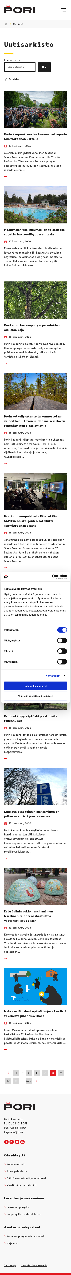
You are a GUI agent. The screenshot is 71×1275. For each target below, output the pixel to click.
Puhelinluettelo (15, 1164)
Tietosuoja (10, 1265)
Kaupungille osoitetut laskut (24, 1214)
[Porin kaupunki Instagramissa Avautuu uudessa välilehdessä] (11, 1142)
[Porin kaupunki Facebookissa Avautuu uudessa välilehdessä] (6, 1142)
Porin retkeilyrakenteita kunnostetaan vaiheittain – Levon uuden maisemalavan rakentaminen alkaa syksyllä (34, 421)
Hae (44, 67)
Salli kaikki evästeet (35, 686)
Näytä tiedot (53, 675)
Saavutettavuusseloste (34, 1265)
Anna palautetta (16, 1171)
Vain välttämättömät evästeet (35, 695)
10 (8, 1081)
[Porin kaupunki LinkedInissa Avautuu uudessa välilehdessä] (22, 1142)
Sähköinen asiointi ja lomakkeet (26, 1178)
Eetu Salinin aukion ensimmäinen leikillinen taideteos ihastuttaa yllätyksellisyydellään (28, 916)
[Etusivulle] (19, 9)
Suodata (14, 79)
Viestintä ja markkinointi (21, 1185)
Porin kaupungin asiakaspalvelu (25, 1236)
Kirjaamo (12, 1243)
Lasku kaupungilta (17, 1207)
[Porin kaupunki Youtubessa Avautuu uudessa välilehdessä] (17, 1142)
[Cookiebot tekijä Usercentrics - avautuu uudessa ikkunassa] (52, 577)
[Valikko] (63, 10)
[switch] (62, 640)
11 (16, 1081)
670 (28, 1081)
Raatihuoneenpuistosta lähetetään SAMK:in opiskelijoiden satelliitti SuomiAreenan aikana (30, 520)
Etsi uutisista (12, 60)
